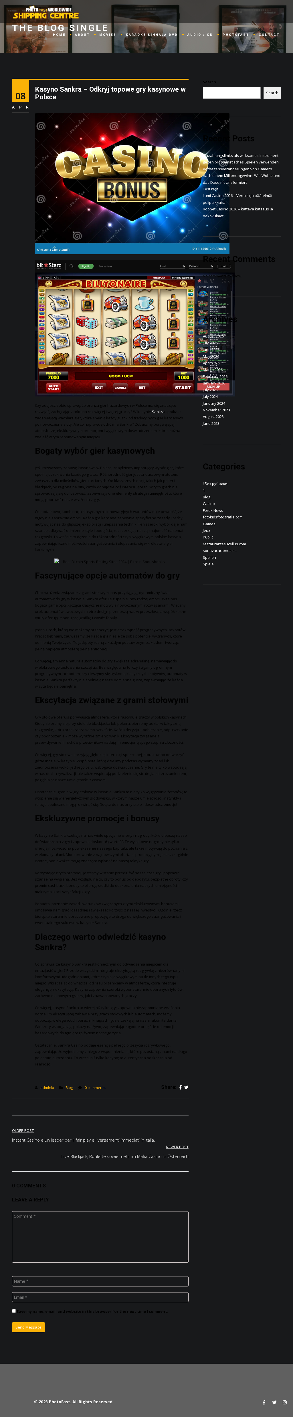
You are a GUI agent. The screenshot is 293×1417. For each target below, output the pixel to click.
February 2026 (215, 376)
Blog (69, 1087)
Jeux (206, 530)
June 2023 (211, 423)
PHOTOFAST (236, 35)
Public (208, 537)
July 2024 (210, 396)
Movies (107, 35)
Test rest (210, 189)
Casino (209, 503)
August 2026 (213, 336)
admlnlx (47, 1087)
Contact (269, 35)
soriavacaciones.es (220, 550)
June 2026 (211, 349)
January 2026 (214, 383)
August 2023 (213, 416)
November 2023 (216, 410)
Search (209, 81)
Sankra (158, 411)
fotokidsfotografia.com (223, 517)
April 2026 (211, 363)
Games (209, 523)
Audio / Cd (200, 35)
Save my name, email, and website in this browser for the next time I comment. (92, 1311)
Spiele (208, 564)
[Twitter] (186, 1087)
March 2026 (213, 369)
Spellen (209, 557)
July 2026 (210, 343)
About (82, 35)
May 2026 (211, 356)
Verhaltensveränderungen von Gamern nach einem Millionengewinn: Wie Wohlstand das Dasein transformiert (241, 175)
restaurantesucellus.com (224, 543)
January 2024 (214, 403)
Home (59, 35)
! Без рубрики (215, 483)
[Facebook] (180, 1087)
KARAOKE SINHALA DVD (152, 35)
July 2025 (210, 389)
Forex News (213, 510)
